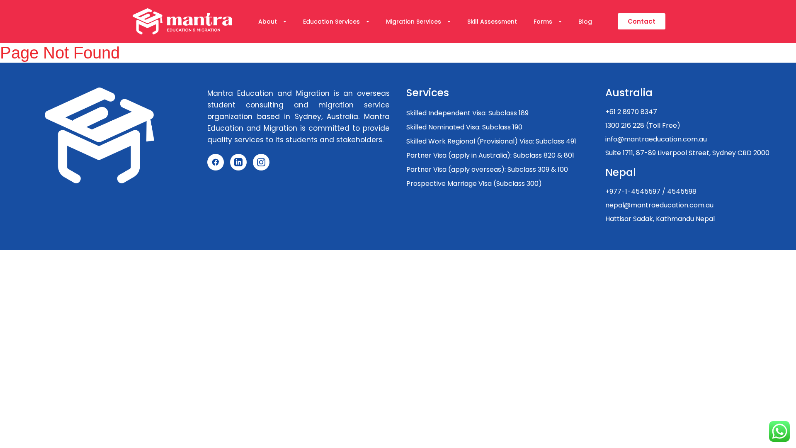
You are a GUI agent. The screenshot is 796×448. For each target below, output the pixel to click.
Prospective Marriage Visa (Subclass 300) (474, 183)
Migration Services (413, 21)
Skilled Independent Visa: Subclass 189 (467, 113)
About (267, 21)
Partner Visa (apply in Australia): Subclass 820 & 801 (490, 155)
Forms (543, 21)
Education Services (331, 21)
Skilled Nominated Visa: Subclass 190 (464, 127)
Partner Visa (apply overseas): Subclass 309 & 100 (487, 169)
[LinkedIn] (238, 162)
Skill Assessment (492, 21)
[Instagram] (261, 162)
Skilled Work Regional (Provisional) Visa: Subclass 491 (491, 141)
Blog (585, 21)
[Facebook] (215, 162)
